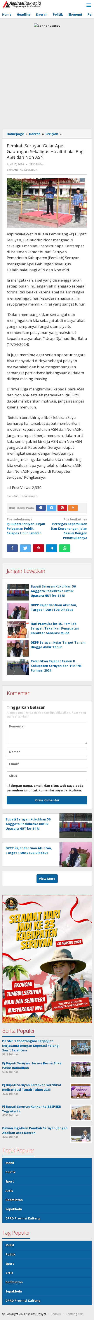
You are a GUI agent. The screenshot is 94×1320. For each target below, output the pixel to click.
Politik (10, 1172)
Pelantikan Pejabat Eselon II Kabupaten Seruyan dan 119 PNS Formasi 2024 (56, 665)
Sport (9, 1181)
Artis (9, 1190)
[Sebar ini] (12, 548)
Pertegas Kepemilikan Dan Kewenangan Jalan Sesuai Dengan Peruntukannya (69, 528)
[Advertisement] (47, 77)
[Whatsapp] (64, 548)
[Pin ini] (38, 548)
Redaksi (56, 1314)
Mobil (9, 1163)
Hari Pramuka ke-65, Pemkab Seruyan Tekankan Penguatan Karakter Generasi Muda (55, 628)
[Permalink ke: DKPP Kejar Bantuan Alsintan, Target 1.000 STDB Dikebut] (18, 611)
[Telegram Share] (51, 548)
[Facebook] (41, 508)
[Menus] (89, 5)
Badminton (14, 1200)
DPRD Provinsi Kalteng (22, 1218)
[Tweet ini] (25, 548)
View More (47, 879)
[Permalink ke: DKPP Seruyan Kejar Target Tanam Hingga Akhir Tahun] (18, 648)
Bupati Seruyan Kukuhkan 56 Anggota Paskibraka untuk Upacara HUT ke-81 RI (53, 591)
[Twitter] (51, 508)
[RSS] (73, 508)
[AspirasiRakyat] (22, 4)
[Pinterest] (62, 508)
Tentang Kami (75, 1314)
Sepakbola (13, 1209)
